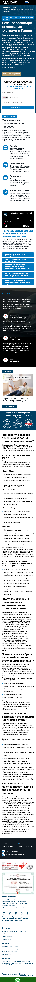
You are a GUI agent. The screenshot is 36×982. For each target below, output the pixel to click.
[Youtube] (9, 913)
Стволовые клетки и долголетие (17, 378)
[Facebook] (15, 913)
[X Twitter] (21, 913)
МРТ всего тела (7, 934)
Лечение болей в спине (10, 946)
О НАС (5, 844)
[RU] (26, 2)
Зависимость (6, 939)
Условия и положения (9, 974)
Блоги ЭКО (7, 371)
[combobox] (5, 97)
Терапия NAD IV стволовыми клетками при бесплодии (16, 400)
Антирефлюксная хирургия (11, 949)
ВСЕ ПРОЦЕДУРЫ (25, 846)
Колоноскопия (7, 936)
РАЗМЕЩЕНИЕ (8, 846)
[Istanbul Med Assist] (10, 4)
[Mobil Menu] (32, 2)
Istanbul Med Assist (9, 8)
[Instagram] (3, 913)
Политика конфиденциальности (26, 975)
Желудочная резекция (9, 951)
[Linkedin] (27, 913)
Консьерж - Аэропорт (11, 74)
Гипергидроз (6, 954)
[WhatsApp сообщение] (18, 979)
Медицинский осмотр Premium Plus (14, 931)
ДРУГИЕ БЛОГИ (9, 406)
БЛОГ (21, 844)
